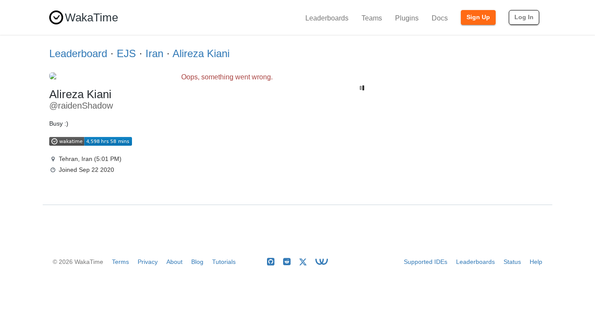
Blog (197, 261)
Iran (154, 53)
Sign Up (478, 17)
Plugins (407, 18)
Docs (440, 18)
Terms (120, 261)
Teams (372, 18)
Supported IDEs (425, 261)
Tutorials (224, 261)
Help (536, 261)
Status (512, 261)
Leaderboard (78, 53)
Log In (524, 17)
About (174, 261)
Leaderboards (326, 18)
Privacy (148, 261)
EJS (126, 53)
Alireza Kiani (201, 53)
